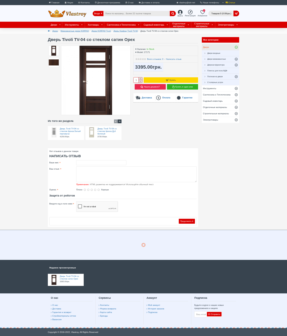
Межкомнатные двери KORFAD (75, 31)
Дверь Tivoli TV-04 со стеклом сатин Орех (69, 277)
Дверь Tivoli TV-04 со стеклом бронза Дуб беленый (107, 131)
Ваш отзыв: (54, 169)
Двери (55, 31)
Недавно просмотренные (62, 267)
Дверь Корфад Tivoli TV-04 (125, 31)
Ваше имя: (54, 162)
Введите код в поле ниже (60, 204)
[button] (116, 121)
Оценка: (53, 190)
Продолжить (185, 221)
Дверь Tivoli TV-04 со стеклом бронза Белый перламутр (70, 131)
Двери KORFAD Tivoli (101, 31)
